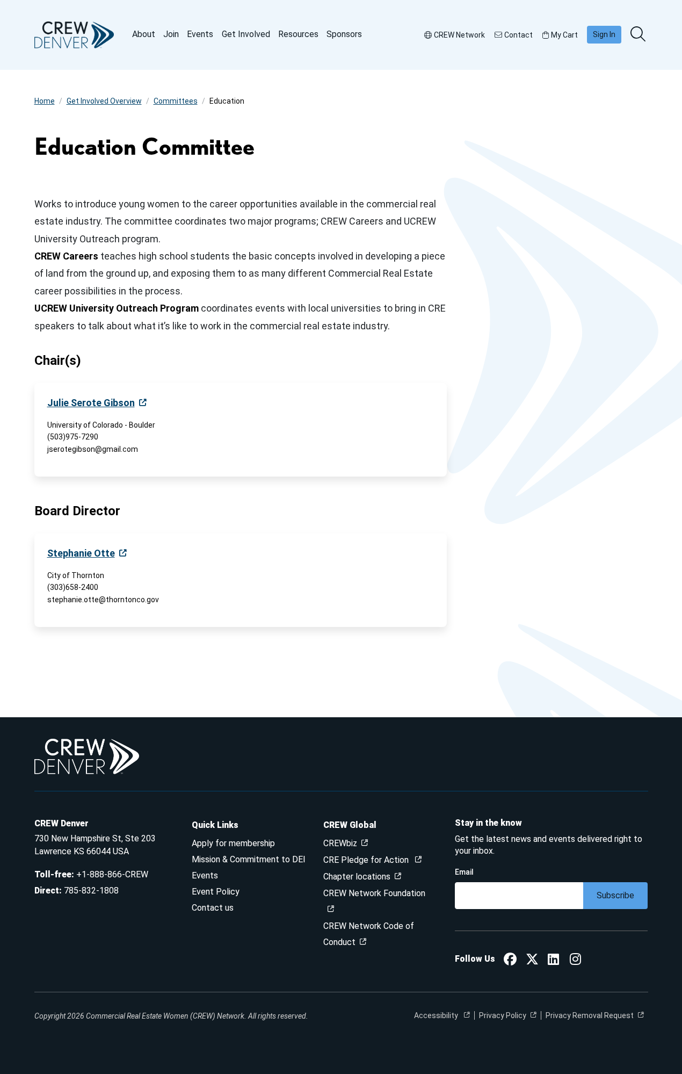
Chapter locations (356, 876)
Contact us (213, 908)
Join (171, 34)
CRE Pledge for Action (367, 860)
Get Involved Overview (104, 101)
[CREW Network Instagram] (575, 961)
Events (200, 34)
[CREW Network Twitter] (532, 961)
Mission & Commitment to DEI (249, 859)
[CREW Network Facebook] (510, 961)
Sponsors (344, 34)
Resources (298, 34)
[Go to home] (74, 34)
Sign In (604, 34)
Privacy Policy (502, 1015)
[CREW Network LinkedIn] (553, 961)
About (143, 34)
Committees (176, 101)
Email (464, 872)
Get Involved (246, 34)
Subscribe (615, 895)
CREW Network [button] (459, 35)
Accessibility (437, 1015)
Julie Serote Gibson (91, 402)
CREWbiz (340, 843)
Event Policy (216, 891)
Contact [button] (518, 35)
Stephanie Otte (81, 553)
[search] (639, 35)
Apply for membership (233, 843)
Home (44, 101)
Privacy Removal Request (590, 1015)
